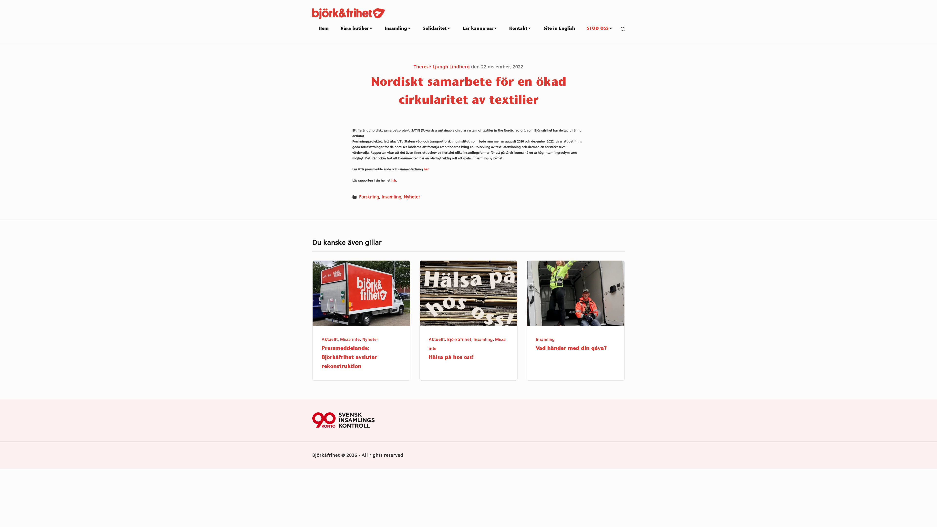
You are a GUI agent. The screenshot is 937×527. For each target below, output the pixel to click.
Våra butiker (354, 29)
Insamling (396, 29)
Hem (323, 29)
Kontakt (518, 29)
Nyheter (412, 196)
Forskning (369, 196)
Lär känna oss (478, 29)
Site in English (559, 29)
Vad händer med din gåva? (571, 348)
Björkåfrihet (459, 339)
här (426, 169)
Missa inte (350, 339)
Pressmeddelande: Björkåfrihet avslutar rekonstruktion (349, 357)
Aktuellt (330, 339)
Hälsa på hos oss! (451, 357)
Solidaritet (435, 29)
